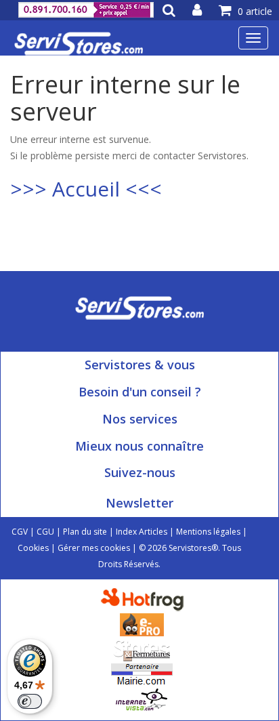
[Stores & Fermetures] (142, 648)
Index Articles (141, 531)
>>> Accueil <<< (86, 189)
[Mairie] (142, 673)
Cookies (33, 548)
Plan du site (85, 531)
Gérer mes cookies (94, 548)
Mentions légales (208, 531)
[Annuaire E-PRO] (142, 623)
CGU (45, 531)
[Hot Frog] (145, 598)
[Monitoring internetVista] (141, 699)
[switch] (30, 701)
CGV (20, 531)
